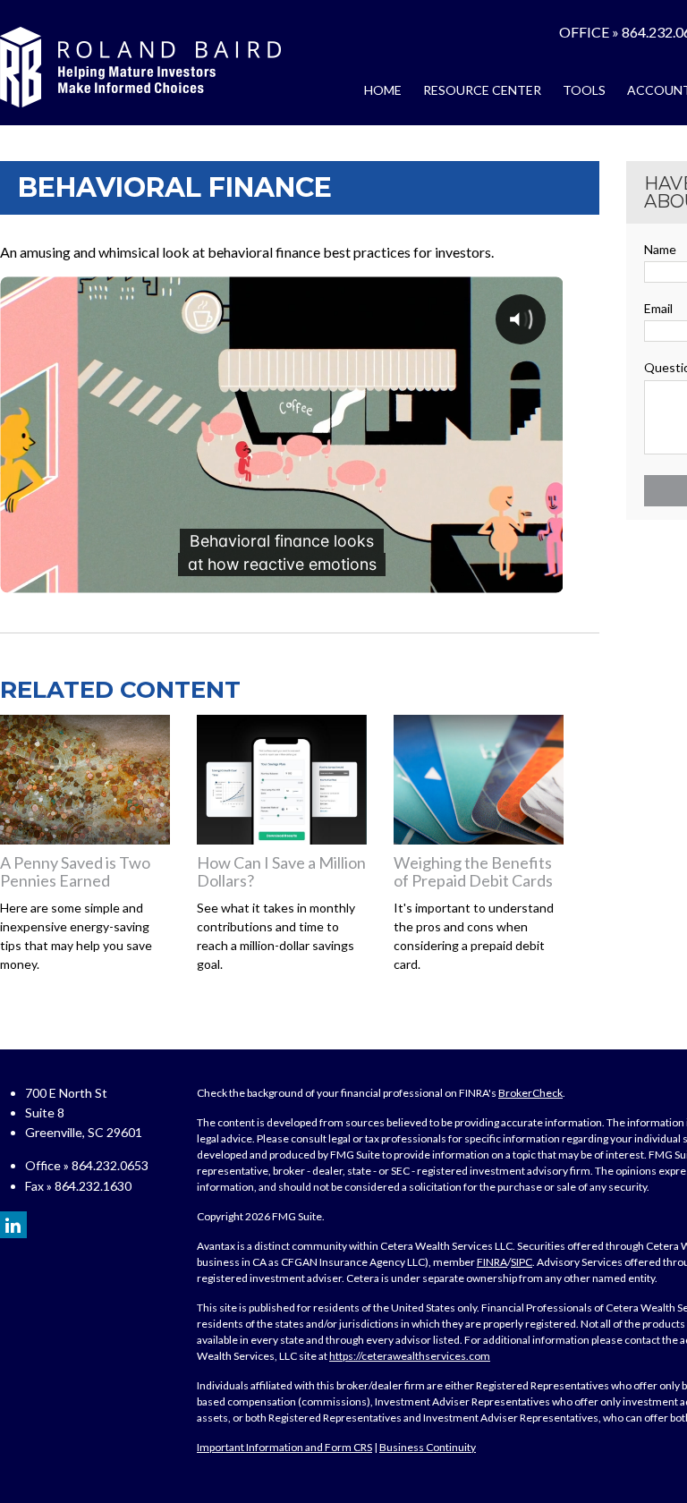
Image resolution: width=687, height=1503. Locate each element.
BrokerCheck (530, 1093)
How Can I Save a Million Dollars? (281, 871)
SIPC (521, 1262)
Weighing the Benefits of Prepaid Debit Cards (473, 871)
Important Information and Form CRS (284, 1447)
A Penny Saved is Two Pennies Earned (75, 871)
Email (658, 308)
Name (660, 249)
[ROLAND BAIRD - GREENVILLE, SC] (140, 67)
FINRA (492, 1262)
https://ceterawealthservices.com (409, 1356)
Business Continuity (427, 1447)
